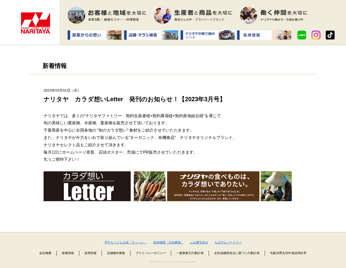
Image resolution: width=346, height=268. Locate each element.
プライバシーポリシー (151, 253)
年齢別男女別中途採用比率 (288, 253)
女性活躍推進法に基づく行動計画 (237, 253)
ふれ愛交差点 (199, 242)
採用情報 (90, 253)
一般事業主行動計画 (190, 253)
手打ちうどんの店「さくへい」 (125, 242)
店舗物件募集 (116, 253)
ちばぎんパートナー (228, 242)
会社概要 (45, 253)
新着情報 (68, 253)
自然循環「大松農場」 (168, 242)
